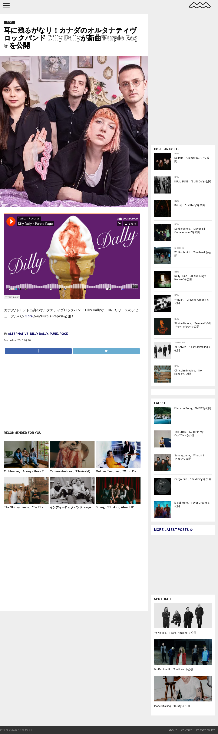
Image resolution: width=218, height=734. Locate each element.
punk (54, 334)
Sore (29, 316)
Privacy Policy (205, 730)
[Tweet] (106, 350)
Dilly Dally (39, 334)
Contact (186, 730)
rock (64, 334)
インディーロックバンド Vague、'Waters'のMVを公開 (87, 508)
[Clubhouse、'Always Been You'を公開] (26, 467)
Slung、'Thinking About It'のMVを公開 (123, 508)
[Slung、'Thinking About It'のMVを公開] (118, 503)
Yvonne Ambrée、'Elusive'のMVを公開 (77, 472)
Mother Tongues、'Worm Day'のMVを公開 (125, 472)
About (172, 730)
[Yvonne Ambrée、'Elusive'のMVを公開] (72, 467)
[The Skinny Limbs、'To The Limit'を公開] (26, 503)
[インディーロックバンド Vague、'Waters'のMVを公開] (72, 503)
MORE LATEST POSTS (172, 530)
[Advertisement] (72, 390)
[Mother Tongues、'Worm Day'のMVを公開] (118, 467)
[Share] (38, 350)
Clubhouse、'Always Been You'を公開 (30, 472)
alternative (18, 334)
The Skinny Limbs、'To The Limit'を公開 (32, 508)
